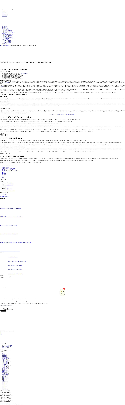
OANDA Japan (9, 188)
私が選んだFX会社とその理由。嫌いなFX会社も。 (11, 170)
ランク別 (3, 369)
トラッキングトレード (6, 365)
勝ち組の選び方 (5, 374)
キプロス (59, 85)
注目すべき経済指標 (8, 35)
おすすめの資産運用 (5, 167)
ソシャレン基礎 (5, 362)
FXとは (3, 354)
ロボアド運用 (4, 370)
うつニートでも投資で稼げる (7, 345)
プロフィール (4, 16)
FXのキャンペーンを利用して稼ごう (8, 169)
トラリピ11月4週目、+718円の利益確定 (15, 265)
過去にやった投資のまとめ (7, 346)
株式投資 (3, 382)
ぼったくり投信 (5, 367)
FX (2, 353)
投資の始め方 (4, 378)
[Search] (12, 9)
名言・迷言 (4, 375)
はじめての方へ (5, 26)
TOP (1, 334)
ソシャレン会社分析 (5, 361)
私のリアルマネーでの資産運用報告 (8, 168)
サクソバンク (9, 189)
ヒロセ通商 (7, 29)
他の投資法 (4, 372)
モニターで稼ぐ (5, 368)
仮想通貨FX (4, 27)
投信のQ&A (4, 376)
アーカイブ (2, 350)
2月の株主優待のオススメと (13, 257)
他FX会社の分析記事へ (4, 196)
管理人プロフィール (5, 347)
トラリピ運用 (4, 366)
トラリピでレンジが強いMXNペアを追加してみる (17, 261)
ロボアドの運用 (8, 42)
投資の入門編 (4, 377)
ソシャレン (4, 359)
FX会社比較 (4, 355)
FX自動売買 (4, 356)
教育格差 (3, 380)
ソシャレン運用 (5, 363)
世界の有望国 (4, 371)
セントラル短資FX (8, 30)
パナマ (1, 86)
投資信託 (3, 379)
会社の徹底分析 (5, 373)
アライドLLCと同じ (23, 73)
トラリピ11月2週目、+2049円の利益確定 (15, 269)
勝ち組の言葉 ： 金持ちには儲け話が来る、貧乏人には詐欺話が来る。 (62, 114)
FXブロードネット (8, 31)
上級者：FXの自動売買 (9, 37)
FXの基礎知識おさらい (9, 34)
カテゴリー (2, 331)
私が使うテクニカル (8, 36)
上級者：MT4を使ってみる (10, 38)
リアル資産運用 (5, 15)
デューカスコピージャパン (10, 32)
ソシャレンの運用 (8, 41)
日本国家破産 (4, 381)
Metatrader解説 (4, 357)
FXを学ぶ (4, 33)
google (4, 174)
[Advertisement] (62, 53)
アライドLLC (6, 82)
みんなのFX (5, 194)
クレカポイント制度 (5, 358)
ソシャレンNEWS (5, 360)
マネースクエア (10, 185)
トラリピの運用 (8, 40)
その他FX (4, 364)
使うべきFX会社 (5, 28)
